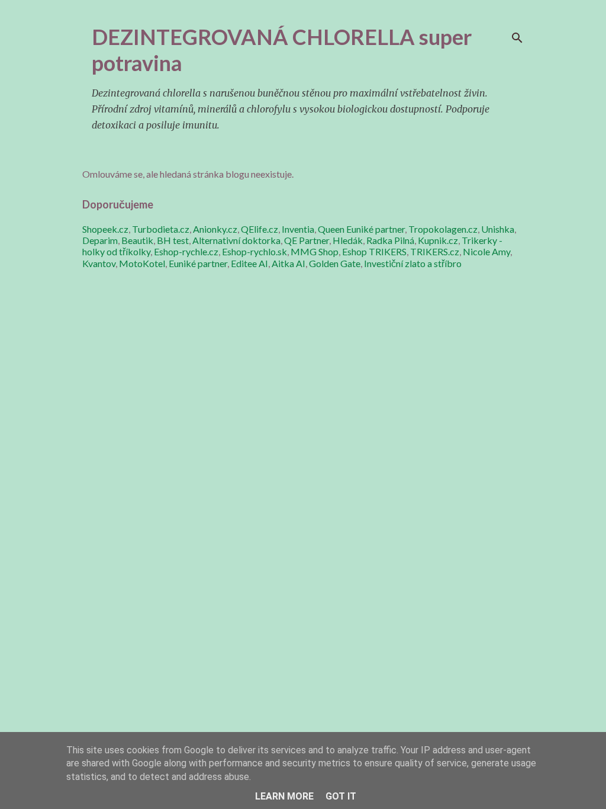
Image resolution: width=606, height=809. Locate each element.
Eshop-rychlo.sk (254, 251)
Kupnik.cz (438, 240)
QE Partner (306, 240)
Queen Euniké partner (361, 229)
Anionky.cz (215, 229)
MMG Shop (315, 251)
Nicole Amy (486, 251)
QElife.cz (259, 229)
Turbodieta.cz (160, 229)
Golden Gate (334, 263)
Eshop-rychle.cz (186, 251)
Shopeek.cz (105, 229)
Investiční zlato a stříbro (413, 263)
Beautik (137, 240)
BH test (173, 240)
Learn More (284, 796)
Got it (340, 796)
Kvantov (98, 263)
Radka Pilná (390, 240)
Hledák (348, 240)
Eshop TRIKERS (374, 251)
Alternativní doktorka (236, 240)
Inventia (298, 229)
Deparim (100, 240)
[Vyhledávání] (517, 38)
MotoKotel (142, 263)
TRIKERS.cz (434, 251)
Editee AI (249, 263)
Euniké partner (198, 263)
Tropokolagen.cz (443, 229)
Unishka (497, 229)
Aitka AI (288, 263)
